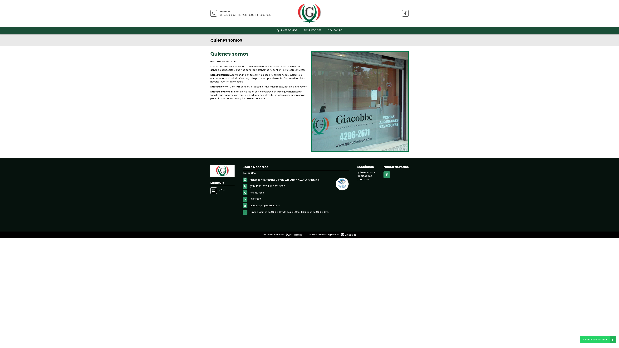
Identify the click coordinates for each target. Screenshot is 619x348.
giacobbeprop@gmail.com (265, 205)
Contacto (335, 30)
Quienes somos (287, 30)
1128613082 (255, 199)
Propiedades (312, 30)
